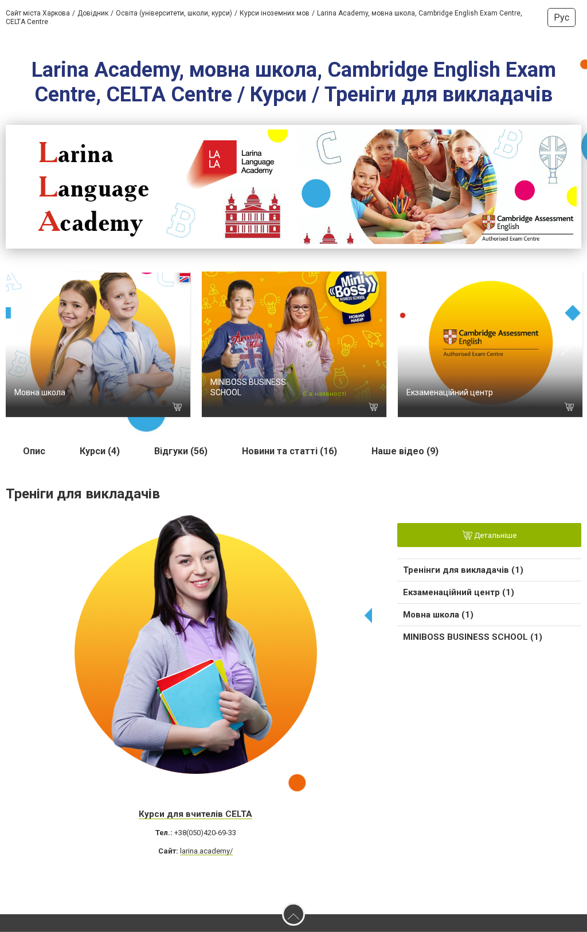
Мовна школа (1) (438, 614)
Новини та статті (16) (289, 451)
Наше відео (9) (405, 451)
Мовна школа (39, 392)
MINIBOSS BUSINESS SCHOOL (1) (472, 637)
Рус (561, 17)
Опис (34, 451)
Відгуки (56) (181, 451)
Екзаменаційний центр (449, 392)
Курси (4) (100, 451)
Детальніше (494, 535)
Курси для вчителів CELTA (195, 814)
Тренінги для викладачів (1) (463, 570)
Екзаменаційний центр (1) (458, 592)
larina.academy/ (206, 851)
